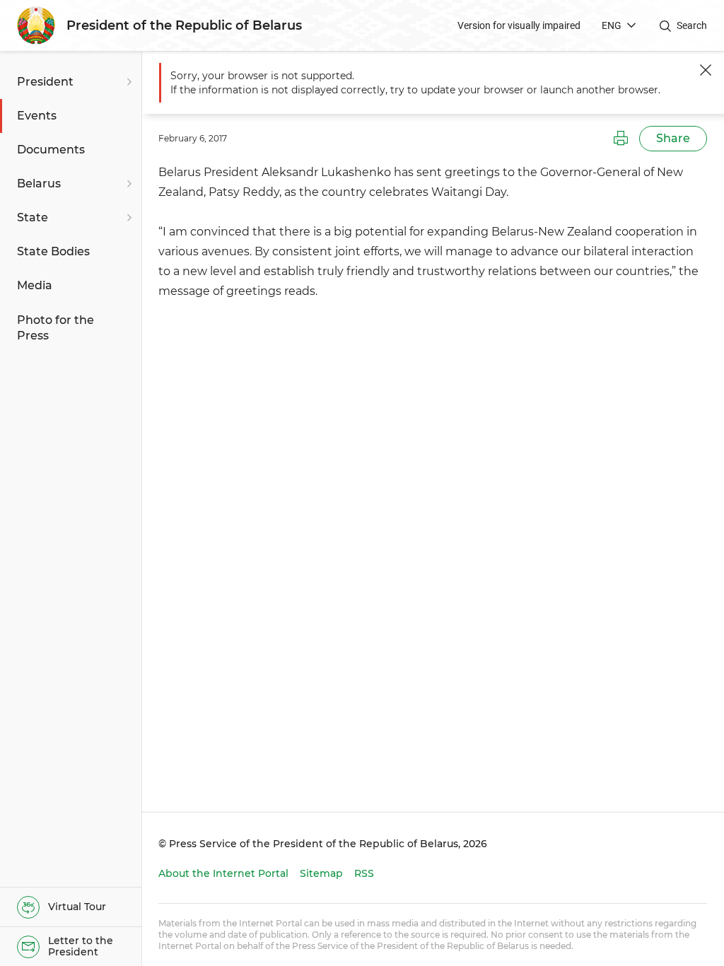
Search (692, 25)
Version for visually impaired (518, 25)
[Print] (621, 138)
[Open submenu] (127, 82)
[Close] (706, 70)
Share (673, 138)
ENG (611, 25)
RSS (364, 873)
